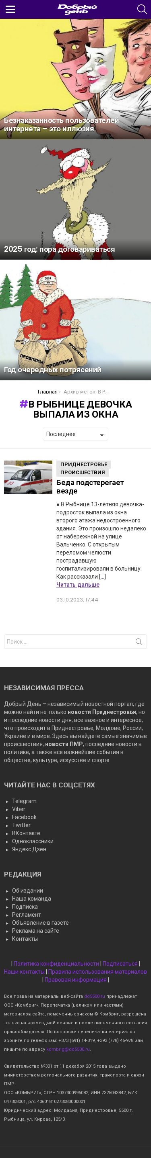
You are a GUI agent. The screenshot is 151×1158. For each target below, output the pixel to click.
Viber (18, 809)
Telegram (24, 801)
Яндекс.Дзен (29, 849)
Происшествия (82, 472)
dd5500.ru (94, 996)
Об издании (27, 890)
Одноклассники (33, 841)
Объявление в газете (40, 922)
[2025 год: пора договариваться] (75, 199)
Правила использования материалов (97, 971)
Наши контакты (24, 971)
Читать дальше (77, 585)
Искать (139, 643)
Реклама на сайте (35, 931)
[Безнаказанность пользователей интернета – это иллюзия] (75, 79)
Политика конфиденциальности (56, 963)
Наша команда (31, 898)
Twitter (21, 825)
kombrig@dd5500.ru (68, 1049)
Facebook (24, 817)
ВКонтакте (26, 833)
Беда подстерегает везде (90, 486)
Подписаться (120, 963)
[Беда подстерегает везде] (28, 477)
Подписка (25, 906)
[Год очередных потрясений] (75, 320)
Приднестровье (83, 464)
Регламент (26, 914)
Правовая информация (76, 980)
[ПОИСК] (142, 9)
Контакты (25, 939)
